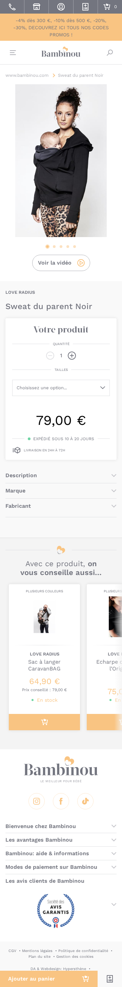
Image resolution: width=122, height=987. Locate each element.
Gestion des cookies (75, 956)
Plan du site (39, 956)
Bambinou (61, 52)
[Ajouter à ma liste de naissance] (110, 979)
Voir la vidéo (55, 262)
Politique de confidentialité (83, 951)
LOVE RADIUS (20, 292)
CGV (12, 951)
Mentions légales (37, 951)
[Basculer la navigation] (12, 52)
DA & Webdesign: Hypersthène (58, 969)
